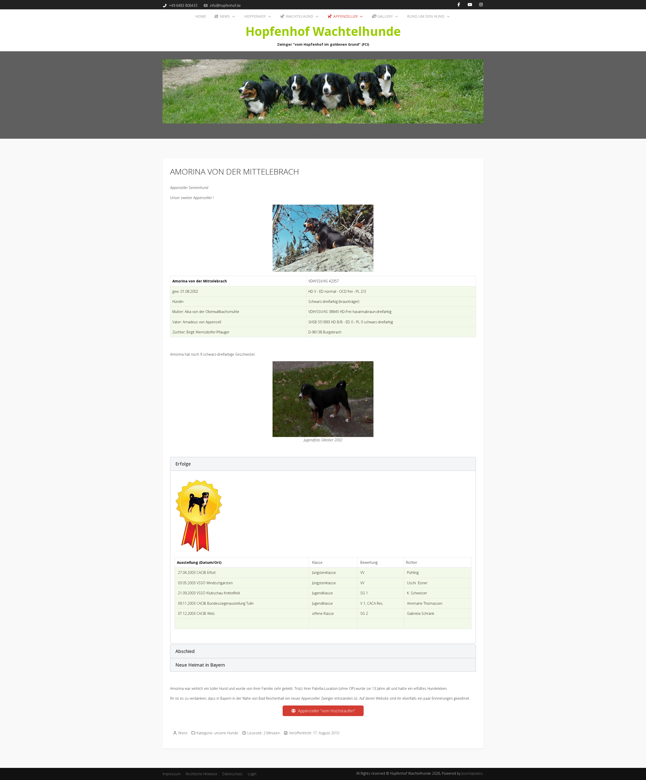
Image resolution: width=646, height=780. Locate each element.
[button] (323, 464)
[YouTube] (469, 4)
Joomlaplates (472, 773)
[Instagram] (480, 4)
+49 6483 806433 (183, 5)
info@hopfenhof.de (225, 5)
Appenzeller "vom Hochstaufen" (325, 711)
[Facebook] (458, 4)
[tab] (309, 129)
